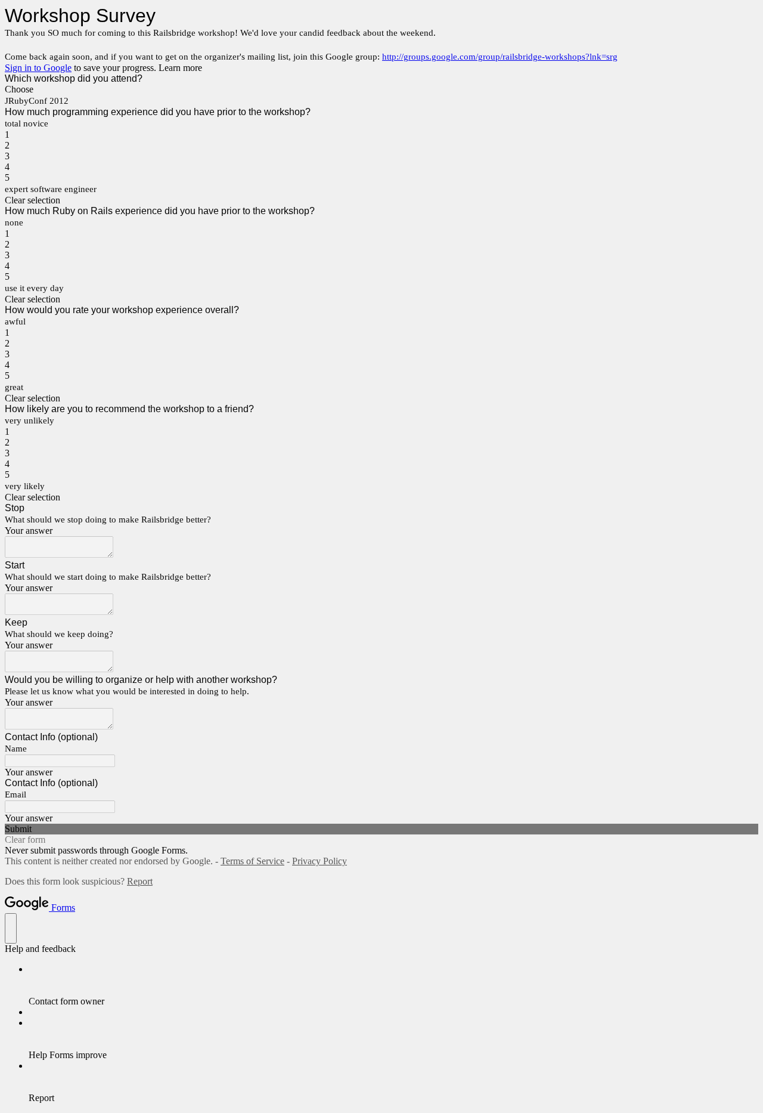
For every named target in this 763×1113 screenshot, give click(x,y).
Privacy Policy (319, 861)
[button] (381, 200)
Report (140, 881)
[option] (381, 89)
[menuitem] (393, 985)
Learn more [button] (180, 68)
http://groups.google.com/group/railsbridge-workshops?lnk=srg (500, 56)
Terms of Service (252, 861)
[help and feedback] (11, 928)
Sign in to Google (38, 68)
